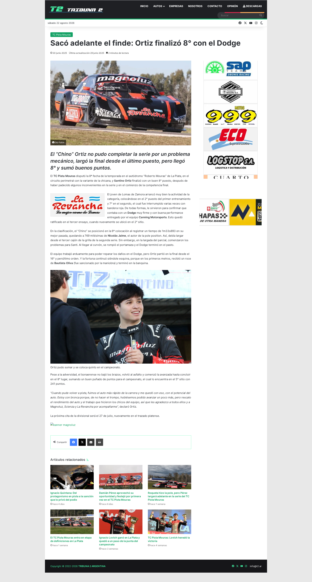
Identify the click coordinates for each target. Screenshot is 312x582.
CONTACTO (214, 6)
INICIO (144, 6)
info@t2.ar (256, 566)
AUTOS (157, 6)
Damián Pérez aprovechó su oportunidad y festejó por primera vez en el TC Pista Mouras (120, 496)
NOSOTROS (195, 6)
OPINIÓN (232, 6)
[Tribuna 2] (76, 9)
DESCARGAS (253, 6)
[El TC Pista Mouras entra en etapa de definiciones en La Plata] (72, 521)
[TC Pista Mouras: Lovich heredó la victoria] (169, 521)
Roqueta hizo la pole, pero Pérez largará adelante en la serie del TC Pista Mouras (168, 496)
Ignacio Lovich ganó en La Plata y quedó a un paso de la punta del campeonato (119, 541)
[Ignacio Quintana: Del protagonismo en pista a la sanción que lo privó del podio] (72, 477)
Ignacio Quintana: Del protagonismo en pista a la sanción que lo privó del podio (72, 496)
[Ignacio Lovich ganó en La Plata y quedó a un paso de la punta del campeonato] (120, 521)
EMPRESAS (176, 6)
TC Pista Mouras (61, 34)
